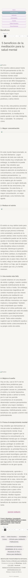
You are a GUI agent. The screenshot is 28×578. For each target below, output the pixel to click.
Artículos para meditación (17, 539)
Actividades (14, 18)
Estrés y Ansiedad (5, 521)
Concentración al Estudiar (8, 520)
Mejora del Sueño (16, 521)
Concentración (17, 518)
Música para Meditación (14, 554)
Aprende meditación (14, 512)
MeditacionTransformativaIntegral (11, 567)
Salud (12, 522)
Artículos (14, 15)
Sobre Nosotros (14, 23)
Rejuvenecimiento (6, 522)
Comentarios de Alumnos (14, 546)
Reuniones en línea (14, 551)
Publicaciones (14, 12)
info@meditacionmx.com (14, 569)
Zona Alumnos (14, 26)
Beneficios (9, 518)
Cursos (14, 20)
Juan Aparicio (16, 576)
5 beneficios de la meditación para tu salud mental (12, 46)
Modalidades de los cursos (13, 549)
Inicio (14, 10)
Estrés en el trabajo (20, 520)
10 (19, 36)
